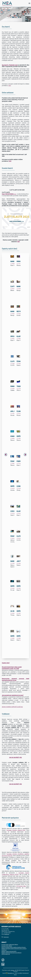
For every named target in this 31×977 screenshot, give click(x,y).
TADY (9, 85)
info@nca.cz (6, 934)
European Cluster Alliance (7, 945)
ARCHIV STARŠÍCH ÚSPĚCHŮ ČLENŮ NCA (12, 707)
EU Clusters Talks (21, 886)
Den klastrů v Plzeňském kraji (9, 65)
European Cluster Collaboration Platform (10, 944)
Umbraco (13, 970)
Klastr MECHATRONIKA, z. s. (9, 194)
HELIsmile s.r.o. (11, 973)
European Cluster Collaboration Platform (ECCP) (15, 873)
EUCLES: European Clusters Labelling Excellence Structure (14, 947)
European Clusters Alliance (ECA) (16, 830)
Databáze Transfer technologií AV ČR (9, 951)
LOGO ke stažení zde (6, 954)
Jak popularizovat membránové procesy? (12, 695)
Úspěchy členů (5, 663)
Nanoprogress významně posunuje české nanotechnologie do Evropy (15, 679)
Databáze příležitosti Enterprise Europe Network (11, 952)
